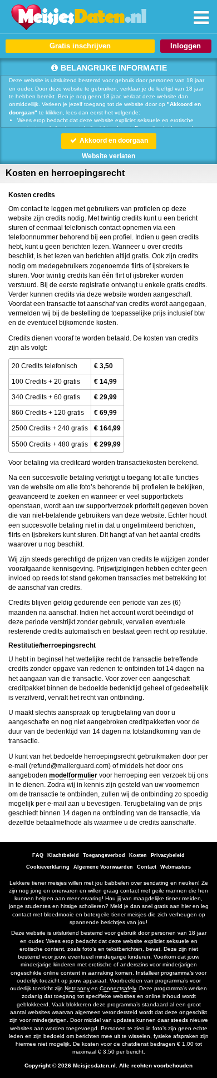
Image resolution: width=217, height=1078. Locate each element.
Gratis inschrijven (80, 46)
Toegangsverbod (104, 855)
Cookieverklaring (48, 867)
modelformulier (73, 775)
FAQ (37, 855)
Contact (146, 867)
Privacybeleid (168, 855)
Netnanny (77, 988)
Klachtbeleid (63, 855)
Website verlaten (108, 156)
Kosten (138, 855)
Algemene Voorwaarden (103, 867)
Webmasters (175, 867)
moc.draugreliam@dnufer (69, 766)
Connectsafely (118, 988)
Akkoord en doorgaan (113, 140)
